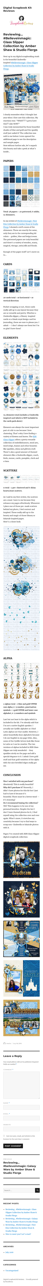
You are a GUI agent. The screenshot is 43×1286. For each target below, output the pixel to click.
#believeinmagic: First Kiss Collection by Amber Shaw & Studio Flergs (20, 224)
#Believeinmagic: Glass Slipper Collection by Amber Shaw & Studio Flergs (20, 66)
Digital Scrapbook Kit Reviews (13, 1279)
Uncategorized (12, 1270)
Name (6, 1103)
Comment (8, 1070)
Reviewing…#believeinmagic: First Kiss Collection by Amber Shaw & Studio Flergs (21, 1228)
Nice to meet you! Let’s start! (18, 1234)
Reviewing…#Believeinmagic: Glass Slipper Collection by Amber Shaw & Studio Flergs (21, 1212)
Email (6, 1114)
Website (7, 1125)
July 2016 (9, 1252)
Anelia (8, 1043)
